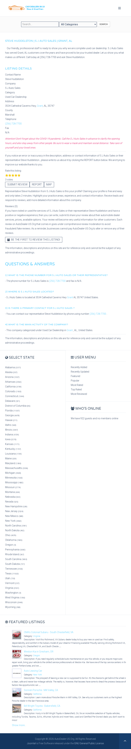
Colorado (13, 391)
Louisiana (13, 453)
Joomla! (31, 743)
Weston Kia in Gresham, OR (38, 651)
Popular (75, 380)
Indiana (12, 434)
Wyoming (12, 607)
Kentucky (13, 449)
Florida (12, 410)
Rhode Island (14, 554)
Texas (12, 573)
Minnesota (14, 477)
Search (103, 24)
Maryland (13, 463)
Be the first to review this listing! (35, 239)
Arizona (12, 377)
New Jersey (14, 511)
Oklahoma (13, 540)
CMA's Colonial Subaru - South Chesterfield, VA (48, 632)
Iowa (10, 439)
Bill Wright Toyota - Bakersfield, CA (42, 705)
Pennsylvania (15, 549)
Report (37, 184)
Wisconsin (14, 602)
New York (13, 520)
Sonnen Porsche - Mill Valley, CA (41, 690)
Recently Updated (80, 371)
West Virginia (15, 597)
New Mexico (14, 516)
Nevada (11, 501)
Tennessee (14, 568)
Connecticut (14, 396)
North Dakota (14, 530)
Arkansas (13, 381)
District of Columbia (17, 405)
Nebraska (12, 496)
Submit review (17, 184)
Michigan (13, 472)
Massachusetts (16, 468)
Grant (40, 105)
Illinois (11, 429)
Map (49, 184)
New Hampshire (16, 506)
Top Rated (76, 389)
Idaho (10, 425)
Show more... (19, 725)
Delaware (12, 401)
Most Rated (77, 385)
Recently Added (79, 367)
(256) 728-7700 (13, 123)
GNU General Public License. (89, 743)
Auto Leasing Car (33, 670)
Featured (75, 376)
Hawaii (11, 420)
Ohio (10, 535)
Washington (13, 592)
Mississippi (14, 482)
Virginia (12, 588)
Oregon (10, 544)
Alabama (13, 367)
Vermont (12, 583)
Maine (11, 458)
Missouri (13, 487)
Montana (12, 492)
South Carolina (16, 559)
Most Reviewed (79, 394)
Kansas (12, 444)
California (13, 386)
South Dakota (15, 564)
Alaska (11, 372)
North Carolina (16, 525)
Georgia (12, 415)
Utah (10, 578)
